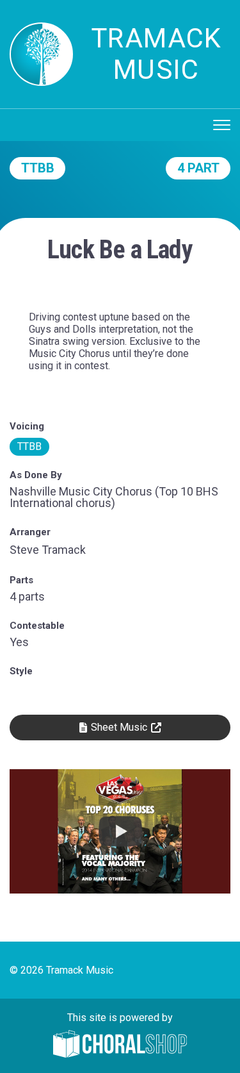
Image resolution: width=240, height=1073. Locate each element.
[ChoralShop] (120, 1045)
